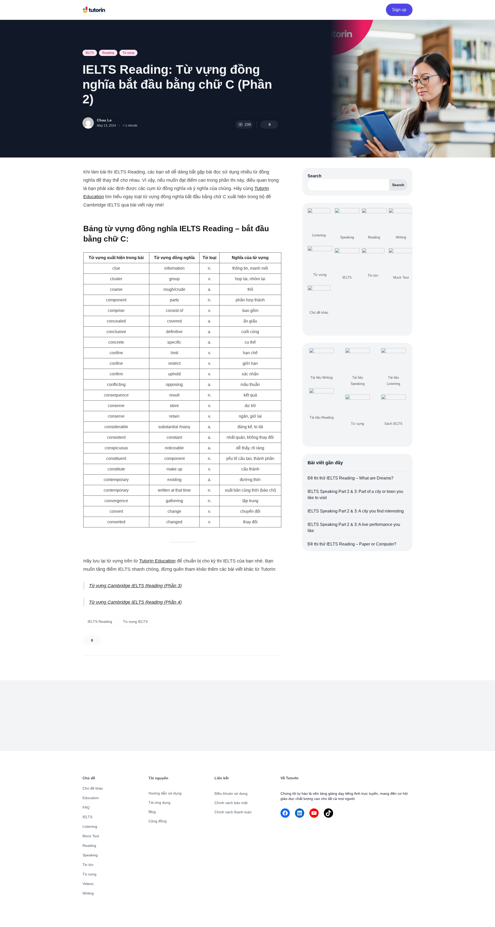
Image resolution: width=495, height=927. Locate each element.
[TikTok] (328, 813)
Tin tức (88, 865)
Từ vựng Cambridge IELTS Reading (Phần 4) (135, 602)
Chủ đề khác (92, 788)
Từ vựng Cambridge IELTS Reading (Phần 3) (135, 585)
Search (314, 176)
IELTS (90, 53)
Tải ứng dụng (159, 802)
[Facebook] (285, 813)
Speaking (90, 855)
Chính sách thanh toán (233, 812)
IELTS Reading (100, 621)
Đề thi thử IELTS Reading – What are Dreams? (350, 478)
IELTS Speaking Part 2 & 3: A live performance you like (354, 527)
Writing (88, 893)
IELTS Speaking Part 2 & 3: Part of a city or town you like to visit (355, 494)
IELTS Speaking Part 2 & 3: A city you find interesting (356, 511)
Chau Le (104, 120)
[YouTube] (314, 813)
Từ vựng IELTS (135, 621)
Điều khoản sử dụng (231, 793)
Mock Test (90, 836)
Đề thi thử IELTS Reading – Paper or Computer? (352, 544)
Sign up (399, 9)
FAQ (86, 807)
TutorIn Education (157, 561)
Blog (152, 812)
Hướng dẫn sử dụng (165, 793)
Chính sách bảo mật (231, 803)
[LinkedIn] (299, 813)
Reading (108, 53)
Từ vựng (128, 53)
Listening (89, 826)
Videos (88, 884)
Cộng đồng (157, 821)
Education (90, 798)
